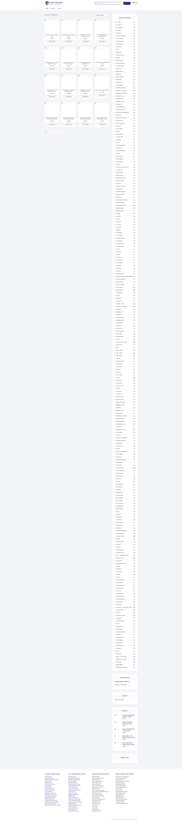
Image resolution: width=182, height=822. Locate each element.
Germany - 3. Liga (120, 303)
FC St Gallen (119, 262)
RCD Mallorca (119, 487)
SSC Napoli (118, 569)
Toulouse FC (119, 618)
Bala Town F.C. (119, 82)
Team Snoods (55, 2)
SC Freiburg (119, 519)
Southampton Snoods (50, 799)
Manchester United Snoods (51, 794)
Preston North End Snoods (74, 800)
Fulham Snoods (48, 787)
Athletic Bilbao (119, 71)
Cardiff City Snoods (72, 787)
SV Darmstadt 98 (120, 596)
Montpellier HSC (120, 410)
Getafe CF (118, 309)
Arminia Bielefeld (120, 55)
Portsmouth (119, 465)
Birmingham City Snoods (74, 778)
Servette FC (119, 544)
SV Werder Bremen (120, 599)
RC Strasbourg (119, 484)
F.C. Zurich (118, 227)
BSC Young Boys (120, 123)
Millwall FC (118, 407)
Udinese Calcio (119, 626)
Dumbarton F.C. (119, 189)
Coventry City (119, 169)
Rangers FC (119, 478)
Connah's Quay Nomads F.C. (122, 167)
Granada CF (119, 314)
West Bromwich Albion (121, 659)
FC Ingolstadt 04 (120, 243)
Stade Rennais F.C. (120, 585)
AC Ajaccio (118, 33)
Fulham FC (118, 298)
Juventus (118, 358)
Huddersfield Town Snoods (74, 790)
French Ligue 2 (119, 290)
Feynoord (118, 271)
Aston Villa (118, 68)
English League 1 (120, 208)
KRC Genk (118, 372)
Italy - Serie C (119, 355)
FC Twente (118, 265)
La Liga (118, 377)
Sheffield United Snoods (50, 797)
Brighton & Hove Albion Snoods (52, 779)
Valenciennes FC (120, 637)
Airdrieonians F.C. (120, 44)
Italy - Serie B (119, 353)
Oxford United (119, 446)
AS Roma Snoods (120, 63)
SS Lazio (118, 566)
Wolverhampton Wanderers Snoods (53, 805)
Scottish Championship (121, 530)
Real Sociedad (119, 495)
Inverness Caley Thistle (121, 342)
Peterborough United (121, 459)
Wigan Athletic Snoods (73, 811)
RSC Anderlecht (119, 508)
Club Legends (119, 161)
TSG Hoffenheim (120, 621)
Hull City (118, 339)
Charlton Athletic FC (121, 150)
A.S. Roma (118, 30)
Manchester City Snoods (50, 793)
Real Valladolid (119, 498)
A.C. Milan (118, 22)
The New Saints (119, 610)
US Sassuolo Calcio (120, 632)
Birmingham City (120, 98)
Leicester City (119, 385)
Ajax (117, 49)
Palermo (118, 448)
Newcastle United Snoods (50, 796)
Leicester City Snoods (49, 790)
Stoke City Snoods (72, 806)
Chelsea (118, 153)
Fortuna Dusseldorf (120, 279)
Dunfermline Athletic (121, 191)
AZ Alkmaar (119, 79)
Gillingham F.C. (119, 312)
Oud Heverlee (119, 443)
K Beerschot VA (120, 361)
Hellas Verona (119, 328)
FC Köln (118, 249)
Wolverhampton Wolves (121, 667)
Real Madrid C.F (119, 492)
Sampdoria (118, 514)
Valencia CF (119, 634)
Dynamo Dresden (120, 194)
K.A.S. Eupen (119, 364)
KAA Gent (118, 369)
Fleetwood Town (120, 273)
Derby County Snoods (73, 788)
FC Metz (118, 254)
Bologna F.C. (119, 104)
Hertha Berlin (119, 333)
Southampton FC (120, 552)
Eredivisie (118, 213)
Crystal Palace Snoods (50, 784)
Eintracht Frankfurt (120, 202)
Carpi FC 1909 (119, 137)
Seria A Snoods (119, 541)
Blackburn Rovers (120, 101)
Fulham (118, 295)
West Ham (118, 662)
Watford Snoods (72, 809)
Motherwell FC (119, 413)
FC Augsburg (119, 232)
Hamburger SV (119, 323)
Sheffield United (119, 550)
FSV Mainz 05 (119, 293)
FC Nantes (118, 257)
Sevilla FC (118, 547)
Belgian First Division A (121, 93)
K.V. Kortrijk (118, 366)
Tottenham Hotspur (120, 615)
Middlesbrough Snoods (73, 794)
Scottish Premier (120, 536)
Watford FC (119, 653)
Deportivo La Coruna (121, 178)
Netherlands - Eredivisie (121, 416)
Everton (118, 219)
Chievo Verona (119, 156)
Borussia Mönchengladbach (122, 112)
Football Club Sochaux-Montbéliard (124, 276)
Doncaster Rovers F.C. (121, 186)
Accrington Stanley (120, 36)
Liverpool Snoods (48, 791)
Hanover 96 (118, 325)
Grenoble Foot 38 (120, 320)
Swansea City (119, 601)
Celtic (117, 142)
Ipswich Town (119, 344)
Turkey (117, 623)
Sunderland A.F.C (120, 593)
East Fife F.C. (119, 197)
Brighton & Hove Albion (121, 118)
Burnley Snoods (48, 781)
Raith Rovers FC (120, 476)
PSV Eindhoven (119, 473)
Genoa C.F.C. (119, 301)
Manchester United (120, 402)
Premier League (119, 467)
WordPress (135, 819)
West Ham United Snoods (50, 803)
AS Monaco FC (119, 60)
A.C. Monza (118, 25)
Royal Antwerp (119, 506)
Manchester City (120, 399)
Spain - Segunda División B (122, 555)
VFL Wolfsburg (119, 645)
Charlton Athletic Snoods (74, 785)
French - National (120, 284)
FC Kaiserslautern (120, 246)
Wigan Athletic (119, 664)
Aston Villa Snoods (49, 778)
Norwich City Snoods (73, 797)
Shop (59, 8)
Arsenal (118, 57)
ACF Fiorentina (119, 38)
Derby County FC (120, 180)
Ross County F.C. (120, 503)
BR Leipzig (118, 115)
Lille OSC (118, 388)
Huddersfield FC (120, 336)
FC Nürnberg (119, 260)
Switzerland (119, 604)
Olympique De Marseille (121, 437)
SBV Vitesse (119, 517)
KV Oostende (119, 375)
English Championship (121, 205)
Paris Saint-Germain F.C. (121, 451)
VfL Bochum (119, 642)
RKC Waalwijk (119, 500)
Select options (52, 41)
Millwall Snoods (71, 796)
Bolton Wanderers (120, 107)
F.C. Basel (118, 221)
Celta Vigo (118, 139)
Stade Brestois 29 (120, 580)
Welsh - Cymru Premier (121, 656)
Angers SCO (119, 52)
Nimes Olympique (120, 421)
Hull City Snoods (72, 791)
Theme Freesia (126, 819)
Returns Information (119, 699)
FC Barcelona (119, 235)
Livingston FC (119, 394)
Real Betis (118, 489)
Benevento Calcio (120, 96)
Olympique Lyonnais (120, 440)
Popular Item (119, 462)
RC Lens (118, 481)
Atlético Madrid (119, 76)
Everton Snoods (48, 785)
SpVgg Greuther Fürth (121, 563)
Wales (117, 651)
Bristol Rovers (119, 120)
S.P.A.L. (117, 511)
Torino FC (118, 612)
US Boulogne (119, 629)
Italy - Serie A (119, 350)
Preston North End (120, 470)
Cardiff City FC (119, 134)
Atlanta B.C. (119, 74)
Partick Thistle (119, 454)
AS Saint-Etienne (120, 66)
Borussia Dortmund (120, 109)
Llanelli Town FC (120, 396)
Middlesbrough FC (120, 405)
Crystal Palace (119, 172)
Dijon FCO (118, 183)
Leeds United (119, 383)
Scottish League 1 (120, 533)
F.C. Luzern (118, 224)
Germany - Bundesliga (121, 306)
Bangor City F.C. (119, 85)
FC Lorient (118, 251)
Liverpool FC (119, 391)
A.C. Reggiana (119, 27)
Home (47, 8)
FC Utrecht (118, 268)
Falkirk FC (118, 230)
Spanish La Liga (119, 558)
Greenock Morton (120, 317)
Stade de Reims (119, 582)
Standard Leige (119, 588)
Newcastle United (120, 418)
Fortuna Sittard (119, 282)
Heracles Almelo (120, 331)
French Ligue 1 (119, 287)
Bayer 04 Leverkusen (121, 87)
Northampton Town (120, 424)
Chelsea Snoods (48, 782)
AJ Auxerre (118, 46)
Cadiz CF (118, 131)
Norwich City (119, 426)
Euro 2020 (118, 216)
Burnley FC (118, 126)
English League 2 (120, 210)
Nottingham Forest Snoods (74, 799)
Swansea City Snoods (73, 808)
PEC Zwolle (118, 457)
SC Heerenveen (119, 522)
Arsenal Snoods (48, 776)
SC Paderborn (119, 525)
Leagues (52, 8)
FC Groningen (119, 241)
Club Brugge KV (119, 158)
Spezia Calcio (119, 560)
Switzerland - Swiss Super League (124, 607)
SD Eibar (118, 539)
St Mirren (118, 574)
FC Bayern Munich (120, 238)
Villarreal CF (119, 648)
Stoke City (118, 590)
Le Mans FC (119, 380)
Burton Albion (119, 128)
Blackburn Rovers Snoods (74, 779)
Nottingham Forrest (120, 429)
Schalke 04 (118, 528)
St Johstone (119, 571)
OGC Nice (118, 435)
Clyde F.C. (118, 164)
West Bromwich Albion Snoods (52, 802)
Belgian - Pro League (121, 90)
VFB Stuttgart (119, 640)
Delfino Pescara (119, 175)
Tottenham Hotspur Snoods (51, 800)
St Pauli (118, 577)
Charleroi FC (119, 148)
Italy (117, 347)
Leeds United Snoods (49, 788)
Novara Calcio (119, 432)
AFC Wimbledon (120, 41)
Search (127, 3)
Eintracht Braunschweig (121, 200)
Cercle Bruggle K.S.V (121, 145)
